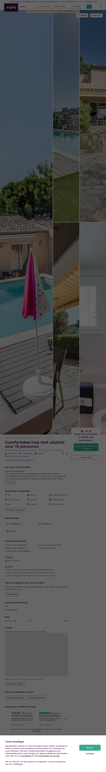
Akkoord (90, 747)
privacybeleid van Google (49, 756)
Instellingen (90, 753)
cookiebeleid (25, 756)
